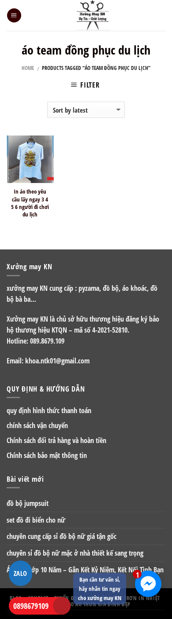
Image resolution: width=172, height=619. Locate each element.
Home (28, 68)
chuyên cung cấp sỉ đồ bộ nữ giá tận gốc (61, 536)
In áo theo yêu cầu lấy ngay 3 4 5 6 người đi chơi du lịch (30, 203)
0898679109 (31, 606)
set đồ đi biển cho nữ (36, 520)
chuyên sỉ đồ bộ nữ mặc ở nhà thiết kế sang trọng (75, 553)
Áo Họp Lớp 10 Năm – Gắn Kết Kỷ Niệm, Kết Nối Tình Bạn (85, 570)
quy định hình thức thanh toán (49, 410)
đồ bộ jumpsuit (28, 503)
